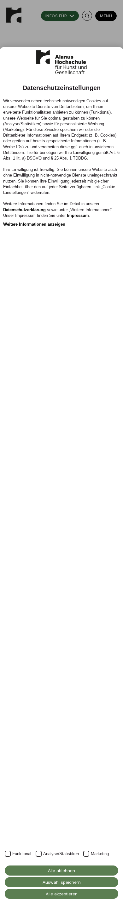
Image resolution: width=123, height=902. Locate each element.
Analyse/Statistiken (61, 853)
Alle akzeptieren (62, 893)
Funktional (21, 853)
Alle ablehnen (61, 870)
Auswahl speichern (62, 882)
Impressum (78, 215)
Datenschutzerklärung (24, 209)
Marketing (100, 853)
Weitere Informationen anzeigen (34, 224)
